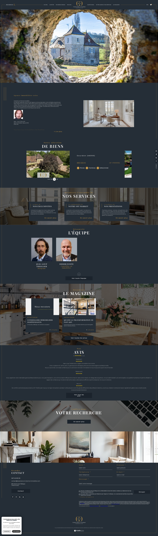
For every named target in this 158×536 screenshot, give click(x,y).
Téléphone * (85, 472)
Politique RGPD (98, 527)
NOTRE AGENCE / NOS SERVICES (103, 4)
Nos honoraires (76, 527)
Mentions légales (86, 527)
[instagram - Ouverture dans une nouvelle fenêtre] (156, 151)
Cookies (102, 527)
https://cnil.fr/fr (82, 503)
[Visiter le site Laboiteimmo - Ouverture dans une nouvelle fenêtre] (79, 532)
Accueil (46, 4)
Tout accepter (16, 531)
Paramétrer (6, 531)
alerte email (90, 4)
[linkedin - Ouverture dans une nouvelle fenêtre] (156, 157)
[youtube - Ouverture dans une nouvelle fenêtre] (156, 161)
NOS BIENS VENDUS (60, 4)
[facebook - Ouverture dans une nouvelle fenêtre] (156, 154)
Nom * (82, 465)
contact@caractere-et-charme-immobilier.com (25, 481)
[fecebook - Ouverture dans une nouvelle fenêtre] (12, 497)
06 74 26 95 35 (15, 478)
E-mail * (120, 472)
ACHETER (51, 4)
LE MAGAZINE (116, 4)
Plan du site (81, 527)
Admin (91, 527)
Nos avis (69, 4)
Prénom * (121, 465)
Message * (84, 479)
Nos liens (93, 527)
